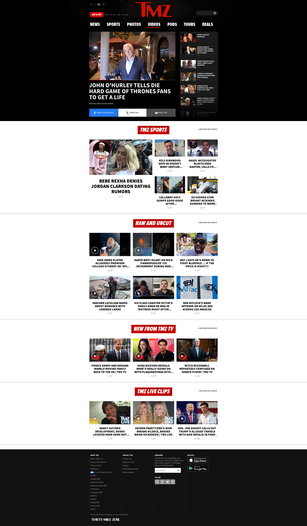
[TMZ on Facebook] (91, 4)
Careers (126, 466)
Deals (207, 24)
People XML (94, 502)
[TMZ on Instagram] (103, 4)
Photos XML (95, 506)
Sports (113, 24)
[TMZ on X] (94, 4)
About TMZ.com (96, 459)
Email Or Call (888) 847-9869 (116, 15)
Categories (94, 489)
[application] (132, 56)
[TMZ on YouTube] (167, 481)
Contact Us (127, 459)
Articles (93, 476)
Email (162, 112)
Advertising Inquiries (130, 469)
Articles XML (95, 479)
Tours (189, 24)
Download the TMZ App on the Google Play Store (198, 468)
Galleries (93, 496)
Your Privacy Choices (103, 472)
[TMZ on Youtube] (98, 4)
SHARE (134, 112)
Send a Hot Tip (128, 462)
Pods (172, 24)
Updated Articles (96, 482)
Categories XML (96, 492)
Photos (134, 24)
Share (105, 112)
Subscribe (178, 470)
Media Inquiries (128, 472)
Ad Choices (94, 469)
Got (97, 14)
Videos (154, 24)
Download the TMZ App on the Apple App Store (198, 460)
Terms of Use (95, 466)
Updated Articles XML (98, 486)
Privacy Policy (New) (98, 462)
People (93, 499)
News (95, 24)
